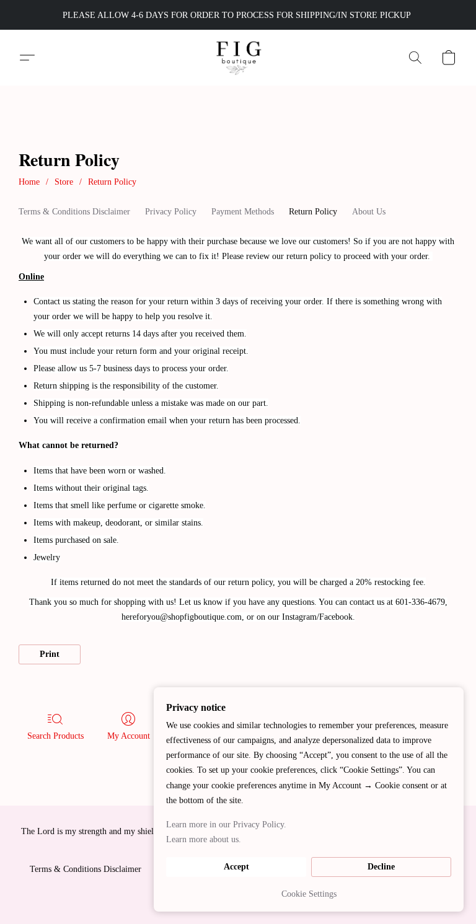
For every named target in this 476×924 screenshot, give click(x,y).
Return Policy (112, 182)
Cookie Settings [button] (309, 894)
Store (64, 182)
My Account (128, 736)
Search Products (55, 736)
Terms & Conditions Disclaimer (74, 211)
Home (29, 182)
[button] (238, 57)
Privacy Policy (170, 211)
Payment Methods (242, 211)
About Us (369, 211)
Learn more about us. (203, 839)
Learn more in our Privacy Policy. (226, 824)
